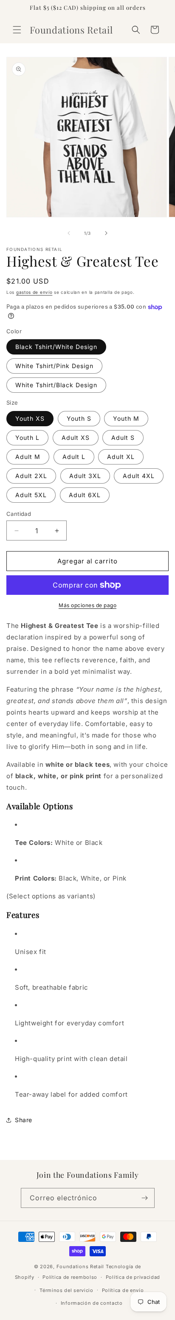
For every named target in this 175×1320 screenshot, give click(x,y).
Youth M (126, 418)
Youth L (27, 437)
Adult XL (121, 456)
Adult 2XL (31, 475)
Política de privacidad (133, 1277)
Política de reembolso (69, 1277)
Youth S (79, 418)
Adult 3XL (85, 475)
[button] (17, 29)
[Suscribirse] (144, 1198)
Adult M (27, 456)
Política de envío (123, 1290)
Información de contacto (92, 1303)
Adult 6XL (85, 494)
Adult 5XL (31, 494)
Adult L (73, 456)
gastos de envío (34, 292)
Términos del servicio (66, 1290)
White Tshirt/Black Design (56, 384)
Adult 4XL (139, 475)
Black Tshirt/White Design (56, 346)
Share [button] (23, 1119)
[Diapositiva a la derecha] (106, 233)
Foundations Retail (80, 1266)
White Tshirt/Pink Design (54, 365)
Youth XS (30, 418)
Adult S (123, 437)
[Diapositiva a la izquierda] (68, 233)
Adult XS (76, 437)
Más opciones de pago (87, 605)
